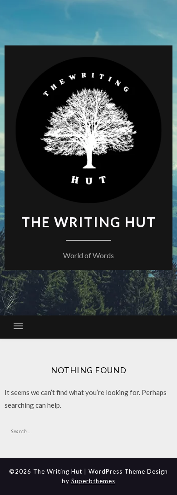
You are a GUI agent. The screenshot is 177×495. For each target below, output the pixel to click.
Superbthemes (93, 481)
